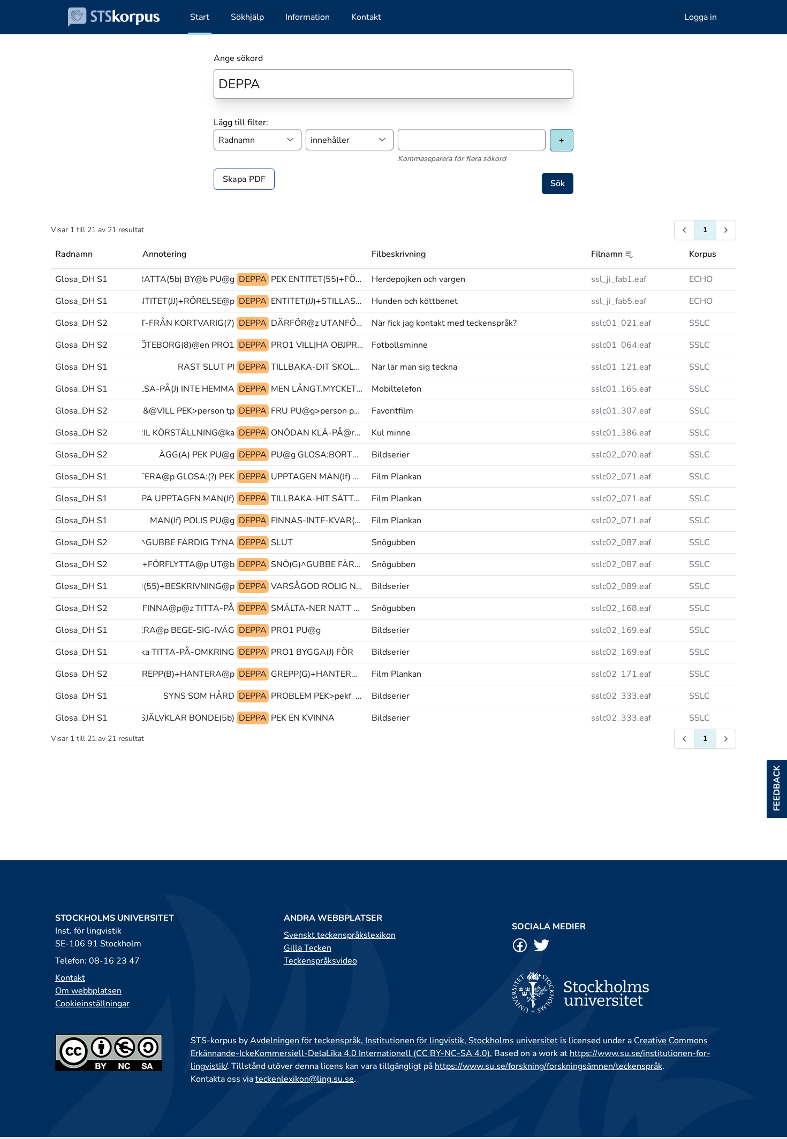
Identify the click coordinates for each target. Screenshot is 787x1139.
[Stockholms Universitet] (622, 992)
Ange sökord (238, 58)
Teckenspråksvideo (320, 961)
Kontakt (70, 978)
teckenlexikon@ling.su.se (304, 1079)
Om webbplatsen (88, 991)
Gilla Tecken (307, 948)
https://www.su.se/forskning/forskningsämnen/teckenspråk (548, 1066)
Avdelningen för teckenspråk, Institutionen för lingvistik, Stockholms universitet (404, 1040)
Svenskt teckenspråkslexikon (340, 935)
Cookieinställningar (92, 1004)
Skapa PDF (244, 179)
